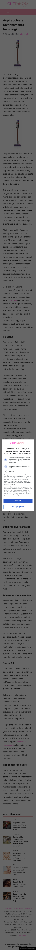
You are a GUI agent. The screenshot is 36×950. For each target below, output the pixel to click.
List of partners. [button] (12, 484)
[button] (18, 471)
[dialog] (18, 475)
